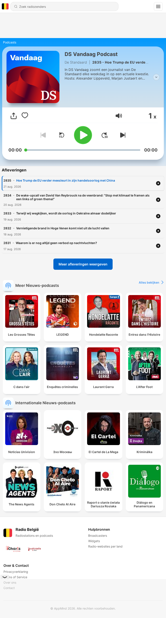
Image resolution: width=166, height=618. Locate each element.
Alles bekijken (149, 282)
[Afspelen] (83, 135)
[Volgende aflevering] (122, 135)
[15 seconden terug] (61, 135)
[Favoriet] (25, 116)
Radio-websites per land (105, 546)
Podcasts (9, 42)
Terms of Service (15, 577)
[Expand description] (156, 77)
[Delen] (13, 116)
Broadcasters (97, 535)
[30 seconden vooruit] (104, 135)
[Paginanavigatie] (158, 6)
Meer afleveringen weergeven (83, 264)
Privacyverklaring (15, 571)
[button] (119, 116)
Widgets (94, 541)
